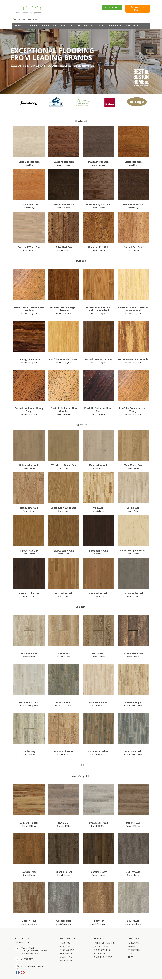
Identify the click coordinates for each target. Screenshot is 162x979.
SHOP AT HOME (49, 26)
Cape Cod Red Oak (29, 161)
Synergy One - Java (29, 359)
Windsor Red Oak (133, 204)
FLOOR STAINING (102, 950)
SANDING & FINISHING (104, 943)
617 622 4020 (113, 7)
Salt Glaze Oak (133, 751)
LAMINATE (133, 953)
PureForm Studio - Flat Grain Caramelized (98, 309)
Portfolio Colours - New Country (63, 410)
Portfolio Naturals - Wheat (63, 359)
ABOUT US (65, 943)
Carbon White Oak (133, 593)
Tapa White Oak (133, 465)
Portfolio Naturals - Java (98, 359)
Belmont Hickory (29, 823)
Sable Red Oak (63, 247)
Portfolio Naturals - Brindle (133, 359)
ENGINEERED (134, 950)
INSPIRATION (67, 26)
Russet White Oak (29, 593)
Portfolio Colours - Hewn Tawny (133, 410)
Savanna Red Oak (64, 161)
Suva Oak (63, 823)
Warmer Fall (63, 653)
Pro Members (115, 26)
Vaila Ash (98, 508)
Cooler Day (29, 751)
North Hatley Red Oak (98, 204)
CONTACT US (132, 26)
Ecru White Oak (63, 593)
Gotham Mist (63, 921)
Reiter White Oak (29, 465)
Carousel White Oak (29, 247)
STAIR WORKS (100, 953)
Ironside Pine (63, 702)
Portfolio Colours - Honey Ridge (29, 410)
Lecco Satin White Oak (63, 508)
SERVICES (18, 26)
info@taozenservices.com (32, 966)
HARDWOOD (133, 943)
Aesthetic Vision (29, 653)
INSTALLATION (101, 946)
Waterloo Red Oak (63, 204)
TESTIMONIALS (85, 26)
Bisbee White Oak (64, 550)
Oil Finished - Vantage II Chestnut (63, 309)
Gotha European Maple (133, 550)
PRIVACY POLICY (67, 946)
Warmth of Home (63, 751)
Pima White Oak (29, 550)
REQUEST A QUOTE (138, 8)
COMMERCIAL (66, 957)
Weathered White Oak (63, 465)
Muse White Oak (98, 465)
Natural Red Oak (133, 247)
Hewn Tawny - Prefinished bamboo (29, 309)
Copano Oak (133, 823)
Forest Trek (98, 653)
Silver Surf (133, 921)
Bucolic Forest (63, 872)
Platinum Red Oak (98, 161)
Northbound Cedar (29, 702)
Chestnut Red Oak (98, 247)
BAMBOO (132, 946)
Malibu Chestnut (98, 702)
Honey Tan (98, 921)
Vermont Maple (133, 702)
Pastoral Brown (98, 872)
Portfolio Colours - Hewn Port (98, 410)
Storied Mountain (133, 653)
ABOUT (100, 26)
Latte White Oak (98, 593)
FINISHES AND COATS (104, 957)
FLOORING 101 (66, 953)
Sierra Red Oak (133, 161)
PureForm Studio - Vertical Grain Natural (133, 309)
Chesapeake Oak (98, 823)
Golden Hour (29, 921)
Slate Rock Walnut (98, 751)
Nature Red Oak (29, 508)
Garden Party (28, 872)
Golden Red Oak (29, 204)
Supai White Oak (98, 550)
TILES (130, 957)
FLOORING (33, 26)
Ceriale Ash (133, 508)
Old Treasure (133, 872)
